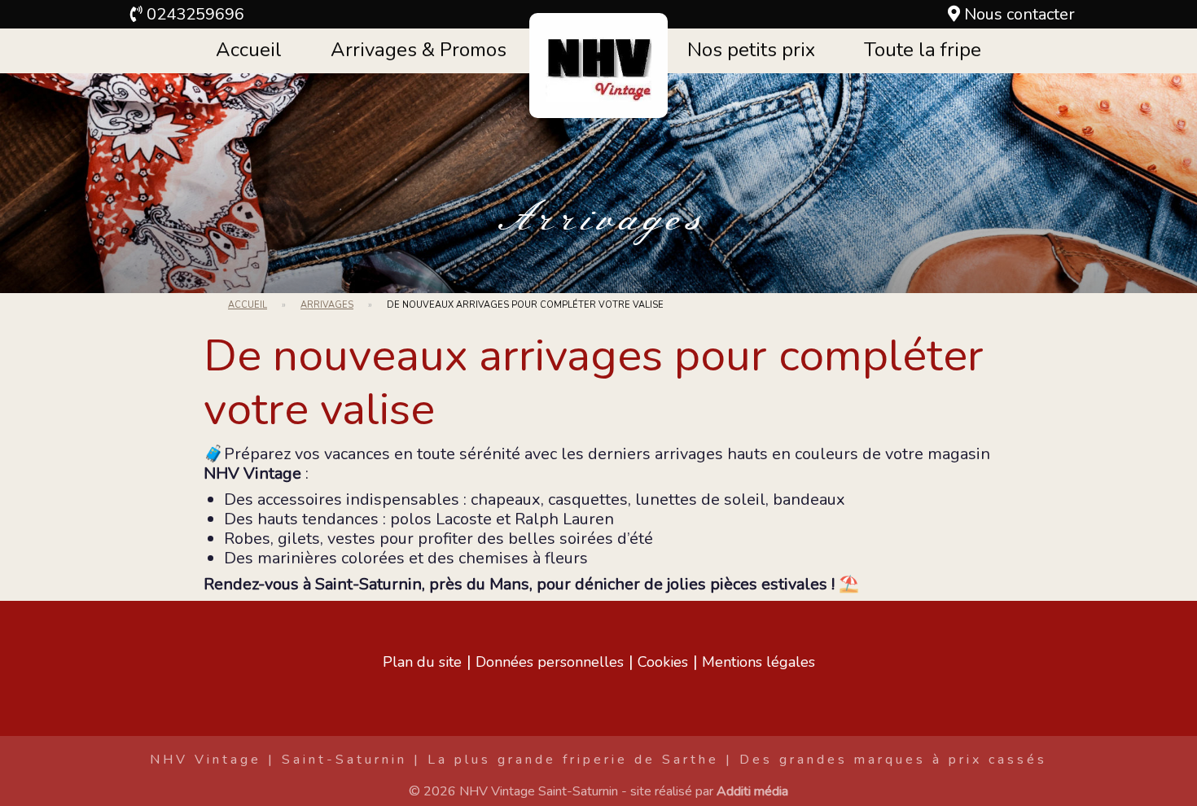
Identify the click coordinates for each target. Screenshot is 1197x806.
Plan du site (422, 662)
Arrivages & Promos (418, 50)
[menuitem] (249, 50)
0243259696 (195, 14)
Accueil (249, 50)
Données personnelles (550, 662)
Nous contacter (1019, 14)
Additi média (752, 791)
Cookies (663, 662)
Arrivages (598, 219)
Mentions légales (758, 662)
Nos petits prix (751, 50)
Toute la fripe (922, 50)
